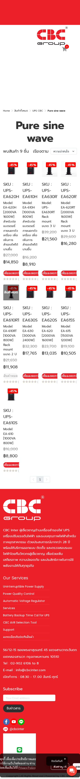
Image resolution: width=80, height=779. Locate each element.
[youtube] (13, 721)
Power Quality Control (18, 594)
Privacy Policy (26, 767)
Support (8, 630)
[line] (21, 721)
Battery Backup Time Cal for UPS (26, 615)
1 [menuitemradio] (40, 479)
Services (9, 608)
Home (6, 111)
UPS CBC (37, 111)
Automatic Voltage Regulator (24, 601)
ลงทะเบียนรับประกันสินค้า (18, 637)
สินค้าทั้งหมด (21, 111)
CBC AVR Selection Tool (20, 622)
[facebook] (6, 721)
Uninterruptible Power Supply (23, 586)
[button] (35, 49)
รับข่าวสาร (14, 708)
